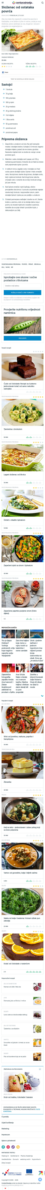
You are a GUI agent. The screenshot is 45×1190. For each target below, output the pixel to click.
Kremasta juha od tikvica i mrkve (15, 1001)
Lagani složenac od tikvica (15, 474)
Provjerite (22, 338)
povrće (24, 264)
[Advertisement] (22, 235)
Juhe (5, 997)
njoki (8, 267)
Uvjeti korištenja (8, 1123)
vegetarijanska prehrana (11, 264)
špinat (30, 264)
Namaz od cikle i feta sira (12, 987)
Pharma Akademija (27, 1156)
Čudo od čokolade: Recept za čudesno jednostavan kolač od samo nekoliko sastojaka (20, 386)
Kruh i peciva (8, 1094)
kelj (3, 267)
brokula (37, 264)
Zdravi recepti (6, 1163)
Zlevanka (7, 782)
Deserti (6, 1011)
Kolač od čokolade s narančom (17, 963)
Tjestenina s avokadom (11, 1029)
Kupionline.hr (36, 1159)
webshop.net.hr (25, 1159)
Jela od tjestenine (9, 1025)
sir (12, 267)
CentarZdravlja (22, 3)
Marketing (5, 1129)
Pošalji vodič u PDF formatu (22, 293)
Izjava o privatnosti (8, 1141)
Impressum (6, 1135)
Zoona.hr (16, 1159)
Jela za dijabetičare (10, 983)
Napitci (6, 1039)
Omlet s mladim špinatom (14, 520)
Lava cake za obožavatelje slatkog (15, 1015)
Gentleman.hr (14, 1156)
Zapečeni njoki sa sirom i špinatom (18, 565)
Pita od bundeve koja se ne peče (15, 1056)
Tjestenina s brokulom (13, 429)
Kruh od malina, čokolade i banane (18, 1097)
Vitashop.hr (5, 1156)
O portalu (5, 1117)
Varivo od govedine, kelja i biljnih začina (20, 873)
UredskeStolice (6, 1159)
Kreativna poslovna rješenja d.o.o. (12, 1185)
